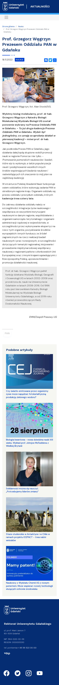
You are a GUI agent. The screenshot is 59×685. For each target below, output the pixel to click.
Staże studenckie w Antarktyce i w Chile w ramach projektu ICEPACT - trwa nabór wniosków (28, 537)
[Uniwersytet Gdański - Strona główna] (13, 6)
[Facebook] (45, 60)
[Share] (54, 60)
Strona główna (8, 26)
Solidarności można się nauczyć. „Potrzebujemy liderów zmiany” (22, 490)
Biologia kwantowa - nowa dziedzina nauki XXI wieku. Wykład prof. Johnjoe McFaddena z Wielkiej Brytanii (29, 442)
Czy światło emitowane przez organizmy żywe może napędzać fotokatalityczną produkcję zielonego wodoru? (27, 394)
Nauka (20, 26)
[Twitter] (50, 60)
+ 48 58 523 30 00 (27, 647)
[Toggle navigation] (6, 17)
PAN (7, 333)
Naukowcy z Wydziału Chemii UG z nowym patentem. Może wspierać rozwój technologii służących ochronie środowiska (29, 586)
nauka (19, 59)
